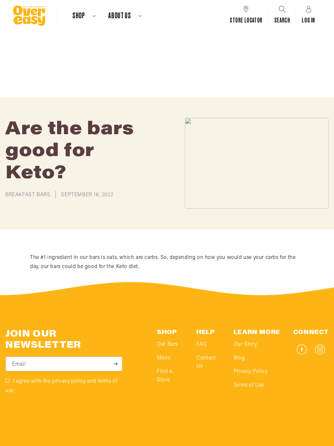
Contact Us (206, 362)
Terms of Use (249, 385)
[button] (81, 15)
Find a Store (164, 376)
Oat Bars (167, 344)
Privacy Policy (250, 371)
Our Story (245, 344)
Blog (239, 358)
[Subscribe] (115, 364)
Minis (163, 358)
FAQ (201, 344)
